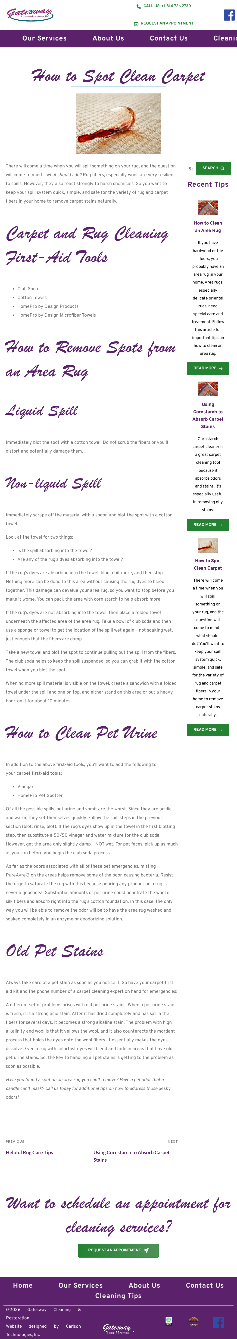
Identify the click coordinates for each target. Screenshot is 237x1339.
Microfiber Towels (78, 315)
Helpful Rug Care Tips (29, 1152)
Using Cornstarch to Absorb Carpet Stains (132, 1156)
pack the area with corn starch (86, 599)
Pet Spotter (50, 796)
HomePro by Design (38, 307)
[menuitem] (44, 39)
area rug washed (146, 910)
